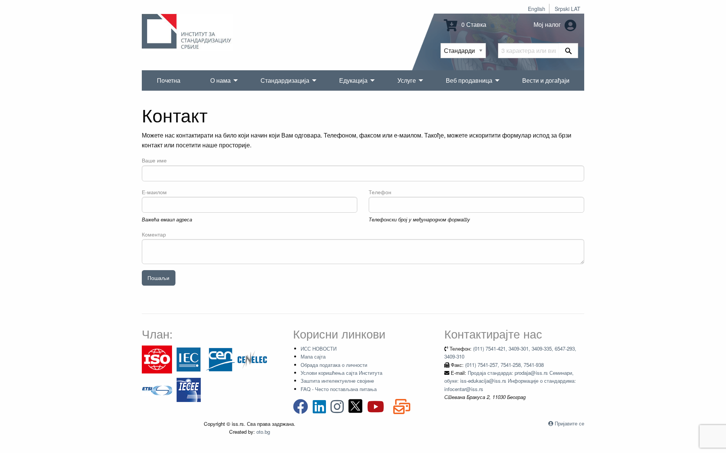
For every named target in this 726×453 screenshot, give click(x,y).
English (536, 8)
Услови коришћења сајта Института (341, 372)
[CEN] (220, 358)
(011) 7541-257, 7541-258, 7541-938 (504, 364)
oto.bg (263, 431)
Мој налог (548, 24)
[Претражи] (568, 50)
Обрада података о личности (334, 364)
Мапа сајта (313, 356)
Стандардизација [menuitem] (285, 80)
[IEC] (189, 358)
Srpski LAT (567, 8)
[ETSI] (157, 389)
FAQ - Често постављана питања (339, 389)
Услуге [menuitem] (406, 80)
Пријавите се (569, 423)
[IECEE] (189, 389)
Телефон (380, 192)
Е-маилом (154, 192)
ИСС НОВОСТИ (319, 348)
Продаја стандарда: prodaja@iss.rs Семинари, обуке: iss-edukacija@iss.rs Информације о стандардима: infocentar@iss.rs (510, 381)
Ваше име (154, 160)
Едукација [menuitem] (353, 80)
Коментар (154, 234)
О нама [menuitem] (220, 80)
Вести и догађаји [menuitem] (545, 80)
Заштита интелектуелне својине (337, 380)
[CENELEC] (252, 358)
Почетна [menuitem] (168, 80)
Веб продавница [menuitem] (469, 80)
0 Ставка (473, 24)
